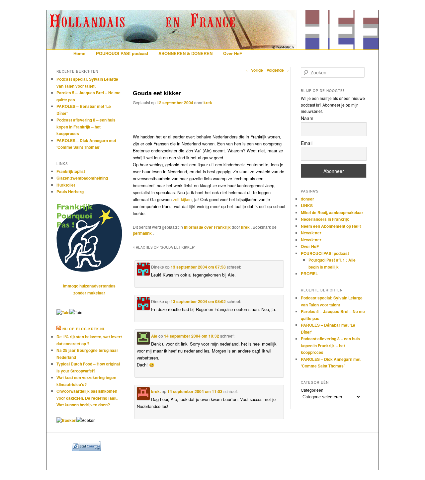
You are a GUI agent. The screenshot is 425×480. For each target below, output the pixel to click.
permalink (143, 233)
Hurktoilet (65, 185)
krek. (156, 391)
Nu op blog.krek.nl (83, 329)
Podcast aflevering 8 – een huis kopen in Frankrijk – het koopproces (86, 126)
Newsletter (311, 233)
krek (208, 103)
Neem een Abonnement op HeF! (331, 226)
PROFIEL (309, 274)
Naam (307, 118)
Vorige (254, 70)
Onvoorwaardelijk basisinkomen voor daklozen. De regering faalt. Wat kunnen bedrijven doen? (87, 398)
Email (306, 143)
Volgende (278, 70)
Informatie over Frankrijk (207, 227)
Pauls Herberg (70, 192)
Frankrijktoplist (70, 171)
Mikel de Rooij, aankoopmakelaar (332, 212)
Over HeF (232, 53)
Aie (154, 336)
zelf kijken (182, 199)
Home (79, 53)
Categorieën (312, 390)
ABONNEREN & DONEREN (185, 53)
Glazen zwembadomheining (82, 178)
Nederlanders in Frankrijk (325, 219)
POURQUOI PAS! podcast (122, 53)
